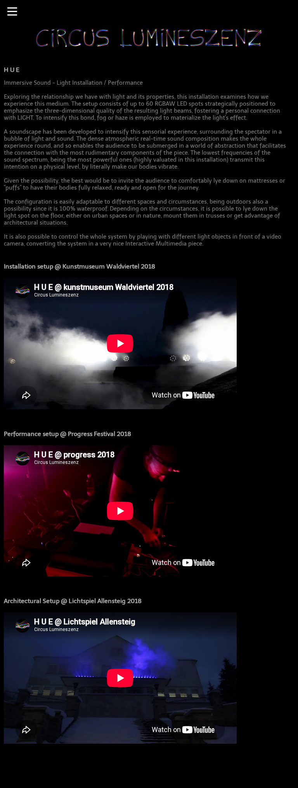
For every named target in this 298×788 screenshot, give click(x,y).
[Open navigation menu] (12, 11)
